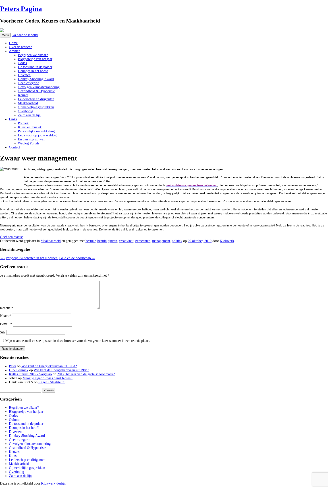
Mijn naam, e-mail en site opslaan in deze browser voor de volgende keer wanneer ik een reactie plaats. (77, 341)
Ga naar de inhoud (25, 35)
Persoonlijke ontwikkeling (36, 131)
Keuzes (23, 95)
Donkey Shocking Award (36, 79)
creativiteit (126, 241)
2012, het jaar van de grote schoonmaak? (86, 374)
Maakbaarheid (28, 103)
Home (13, 43)
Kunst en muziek (30, 127)
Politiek (23, 123)
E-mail (6, 324)
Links (13, 119)
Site (2, 332)
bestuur (90, 241)
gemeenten (142, 241)
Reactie (6, 308)
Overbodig (25, 111)
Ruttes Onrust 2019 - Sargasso (30, 374)
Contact (14, 147)
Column (14, 419)
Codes (22, 63)
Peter (12, 366)
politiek (177, 241)
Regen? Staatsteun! (51, 382)
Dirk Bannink (18, 370)
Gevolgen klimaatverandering (39, 87)
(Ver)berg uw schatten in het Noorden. (29, 258)
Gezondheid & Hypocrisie (36, 91)
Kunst (13, 456)
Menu (5, 35)
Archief (14, 51)
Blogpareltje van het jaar (35, 59)
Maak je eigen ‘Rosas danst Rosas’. (48, 378)
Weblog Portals (28, 143)
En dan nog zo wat (31, 139)
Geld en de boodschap (77, 258)
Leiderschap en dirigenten (36, 99)
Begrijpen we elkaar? (33, 55)
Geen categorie (28, 83)
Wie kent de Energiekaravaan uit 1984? (49, 366)
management (161, 241)
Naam (5, 316)
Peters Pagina (21, 9)
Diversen (24, 75)
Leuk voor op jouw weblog (37, 135)
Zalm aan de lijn (29, 115)
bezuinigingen (107, 241)
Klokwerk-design (53, 483)
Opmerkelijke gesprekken (36, 107)
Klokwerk (227, 241)
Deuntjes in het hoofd (33, 71)
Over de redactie (20, 47)
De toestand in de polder (35, 67)
